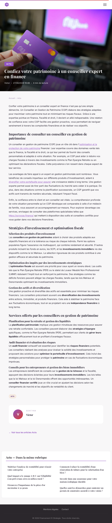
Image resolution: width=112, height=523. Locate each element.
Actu (8, 64)
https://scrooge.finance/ (21, 215)
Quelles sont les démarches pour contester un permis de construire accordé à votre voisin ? (81, 489)
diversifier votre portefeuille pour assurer (30, 181)
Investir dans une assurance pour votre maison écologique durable (78, 480)
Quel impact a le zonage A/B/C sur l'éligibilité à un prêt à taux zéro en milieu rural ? (29, 477)
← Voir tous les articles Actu (23, 432)
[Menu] (105, 4)
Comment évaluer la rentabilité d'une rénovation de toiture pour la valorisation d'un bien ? (82, 469)
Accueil (12, 98)
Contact (65, 509)
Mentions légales (50, 509)
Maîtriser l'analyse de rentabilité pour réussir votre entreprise (29, 468)
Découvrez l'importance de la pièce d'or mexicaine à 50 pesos (26, 486)
